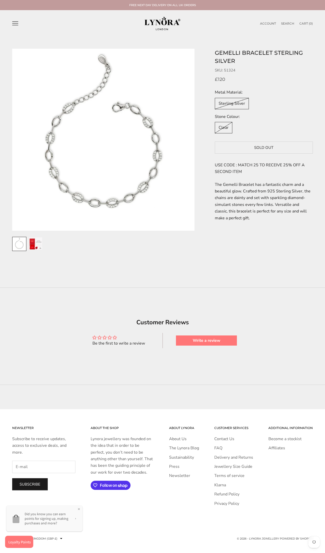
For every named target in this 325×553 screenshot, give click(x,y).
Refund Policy (226, 494)
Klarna (220, 485)
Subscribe (30, 484)
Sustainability (181, 457)
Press (174, 466)
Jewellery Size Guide (233, 466)
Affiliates (276, 448)
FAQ (218, 448)
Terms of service (229, 475)
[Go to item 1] (19, 244)
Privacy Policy (226, 503)
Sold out (263, 147)
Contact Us (224, 439)
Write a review (206, 340)
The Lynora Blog (184, 448)
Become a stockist (285, 439)
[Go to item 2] (35, 243)
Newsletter (179, 475)
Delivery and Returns (233, 457)
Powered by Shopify (296, 538)
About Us (178, 439)
